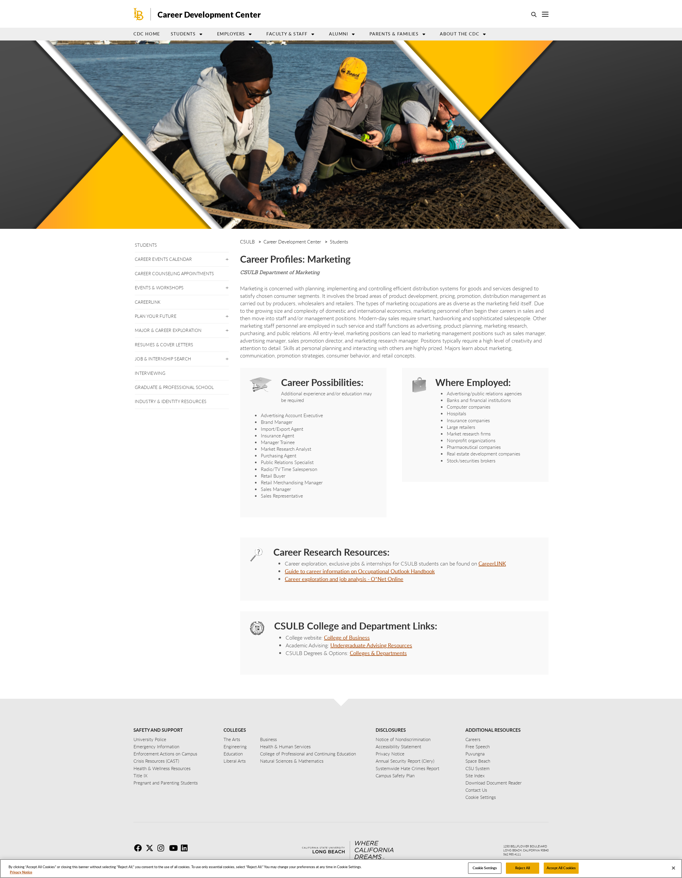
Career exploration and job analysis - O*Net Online (344, 579)
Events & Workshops (159, 288)
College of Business (347, 637)
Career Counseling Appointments (174, 274)
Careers (472, 739)
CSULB (247, 241)
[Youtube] (174, 848)
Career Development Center (209, 14)
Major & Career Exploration (168, 330)
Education (233, 754)
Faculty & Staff (287, 34)
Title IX (140, 776)
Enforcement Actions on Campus (165, 754)
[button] (227, 258)
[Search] (531, 14)
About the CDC (459, 34)
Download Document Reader (493, 783)
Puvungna (475, 754)
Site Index (475, 776)
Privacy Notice (21, 872)
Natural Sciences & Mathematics (291, 761)
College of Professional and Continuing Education (308, 754)
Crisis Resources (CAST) (156, 761)
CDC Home (146, 34)
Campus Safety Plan (395, 776)
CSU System (477, 768)
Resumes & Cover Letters (164, 345)
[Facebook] (139, 848)
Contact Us (476, 790)
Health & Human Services (285, 746)
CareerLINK (147, 302)
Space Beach (477, 761)
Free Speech (477, 746)
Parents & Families (394, 34)
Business (268, 739)
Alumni (338, 34)
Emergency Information (156, 746)
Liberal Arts (235, 761)
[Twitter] (151, 848)
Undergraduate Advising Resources (371, 645)
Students (183, 34)
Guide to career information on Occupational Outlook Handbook (360, 571)
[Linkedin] (186, 848)
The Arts (232, 739)
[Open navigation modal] (543, 14)
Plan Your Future (155, 316)
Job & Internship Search (163, 359)
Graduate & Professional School (174, 387)
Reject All (522, 867)
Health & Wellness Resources (161, 768)
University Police (149, 739)
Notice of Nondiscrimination (403, 739)
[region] (341, 868)
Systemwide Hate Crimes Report (407, 768)
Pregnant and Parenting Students (165, 783)
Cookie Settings (485, 867)
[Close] (673, 868)
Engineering (235, 746)
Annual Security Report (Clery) (405, 761)
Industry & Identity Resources (170, 401)
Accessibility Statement (398, 746)
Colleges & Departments (378, 653)
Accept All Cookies (561, 867)
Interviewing (150, 373)
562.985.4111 (512, 854)
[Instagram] (162, 848)
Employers (231, 34)
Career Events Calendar (163, 259)
